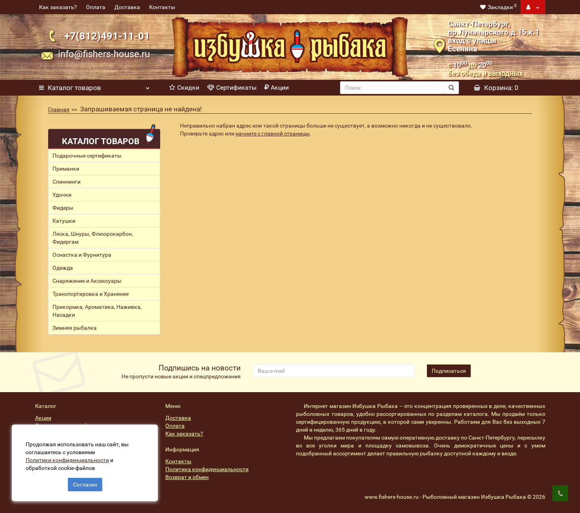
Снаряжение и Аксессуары (87, 281)
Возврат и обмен (187, 477)
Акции (280, 87)
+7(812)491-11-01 (107, 36)
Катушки (63, 221)
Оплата (95, 7)
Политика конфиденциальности (207, 469)
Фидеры (62, 208)
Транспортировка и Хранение (90, 294)
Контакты (162, 7)
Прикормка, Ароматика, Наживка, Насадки (97, 311)
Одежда (62, 268)
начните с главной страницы (273, 133)
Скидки (188, 87)
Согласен (85, 484)
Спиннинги (66, 182)
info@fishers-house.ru (104, 54)
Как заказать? (58, 7)
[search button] (451, 88)
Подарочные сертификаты (87, 155)
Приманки (65, 168)
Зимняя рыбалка (74, 328)
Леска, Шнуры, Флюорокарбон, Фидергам (92, 238)
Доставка (127, 7)
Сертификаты (236, 87)
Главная (58, 109)
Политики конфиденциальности (67, 460)
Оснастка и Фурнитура (81, 255)
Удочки (61, 195)
